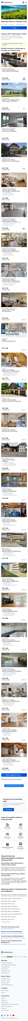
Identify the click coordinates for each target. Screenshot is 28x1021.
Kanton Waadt (19, 24)
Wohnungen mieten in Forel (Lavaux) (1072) (11, 914)
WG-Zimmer (7, 837)
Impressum (4, 1008)
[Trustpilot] (14, 957)
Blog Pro (3, 992)
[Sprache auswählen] (23, 2)
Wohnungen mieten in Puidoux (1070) (10, 909)
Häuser (20, 828)
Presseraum (4, 1000)
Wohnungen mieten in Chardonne (9, 906)
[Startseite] (1, 24)
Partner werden (5, 990)
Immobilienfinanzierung (7, 984)
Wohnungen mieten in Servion (8, 916)
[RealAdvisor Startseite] (7, 2)
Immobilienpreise (5, 967)
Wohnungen (7, 828)
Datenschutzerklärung (6, 1006)
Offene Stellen (4, 1002)
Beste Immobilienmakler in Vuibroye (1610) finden (13, 938)
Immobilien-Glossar (6, 971)
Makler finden (4, 969)
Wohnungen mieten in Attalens (8, 901)
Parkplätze (20, 837)
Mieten (6, 24)
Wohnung (11, 24)
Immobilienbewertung (6, 963)
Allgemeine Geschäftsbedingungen (9, 1004)
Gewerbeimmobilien (7, 848)
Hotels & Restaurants (20, 848)
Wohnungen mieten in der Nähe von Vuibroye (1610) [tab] (13, 894)
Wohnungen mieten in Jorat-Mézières (10, 911)
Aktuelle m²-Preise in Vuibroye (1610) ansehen (12, 933)
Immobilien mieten (5, 980)
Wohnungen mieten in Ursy (7, 903)
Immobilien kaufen (5, 978)
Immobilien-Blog (5, 973)
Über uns (3, 998)
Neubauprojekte (5, 982)
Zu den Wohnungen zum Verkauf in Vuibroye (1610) (13, 944)
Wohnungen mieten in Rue (7, 919)
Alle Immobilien (5, 1010)
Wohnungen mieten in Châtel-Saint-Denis (11, 898)
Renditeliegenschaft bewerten (8, 965)
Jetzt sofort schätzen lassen (7, 928)
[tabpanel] (14, 909)
